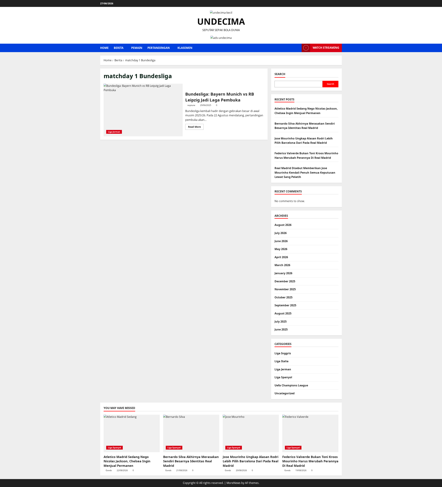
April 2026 (281, 257)
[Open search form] (298, 48)
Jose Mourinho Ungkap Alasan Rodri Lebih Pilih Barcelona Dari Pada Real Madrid (250, 461)
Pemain (136, 48)
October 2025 (283, 297)
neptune (191, 105)
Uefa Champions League (291, 385)
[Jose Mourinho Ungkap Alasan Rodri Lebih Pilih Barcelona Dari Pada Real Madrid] (251, 433)
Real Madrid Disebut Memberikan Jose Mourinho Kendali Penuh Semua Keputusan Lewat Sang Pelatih (305, 172)
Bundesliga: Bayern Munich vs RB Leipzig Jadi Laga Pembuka (143, 110)
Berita (118, 48)
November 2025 (285, 289)
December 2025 (285, 281)
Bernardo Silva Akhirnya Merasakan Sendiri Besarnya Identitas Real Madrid (191, 461)
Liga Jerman (114, 131)
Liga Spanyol (283, 377)
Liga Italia (282, 361)
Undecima (221, 21)
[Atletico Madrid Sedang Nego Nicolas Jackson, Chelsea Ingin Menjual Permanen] (132, 433)
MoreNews (234, 483)
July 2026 (281, 233)
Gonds (109, 470)
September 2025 (285, 305)
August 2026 (283, 225)
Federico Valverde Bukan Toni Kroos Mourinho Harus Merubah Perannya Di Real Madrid (310, 461)
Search (280, 74)
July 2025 (281, 321)
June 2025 (281, 329)
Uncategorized (285, 393)
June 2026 (281, 241)
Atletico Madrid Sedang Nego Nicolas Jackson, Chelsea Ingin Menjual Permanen (127, 461)
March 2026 (282, 265)
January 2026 (283, 273)
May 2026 (281, 249)
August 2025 (283, 313)
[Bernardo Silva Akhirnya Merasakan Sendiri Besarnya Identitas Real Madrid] (191, 433)
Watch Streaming (326, 48)
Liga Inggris (283, 353)
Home (104, 48)
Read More (196, 127)
